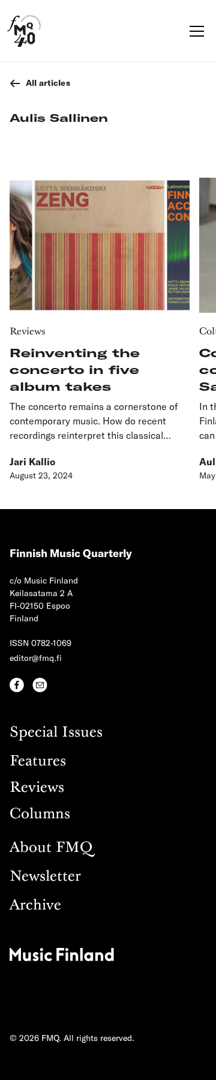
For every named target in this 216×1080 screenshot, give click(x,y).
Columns (40, 814)
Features (38, 761)
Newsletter (45, 876)
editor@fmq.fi (36, 658)
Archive (35, 905)
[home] (24, 31)
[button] (194, 31)
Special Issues (56, 732)
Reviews (37, 788)
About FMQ (51, 848)
